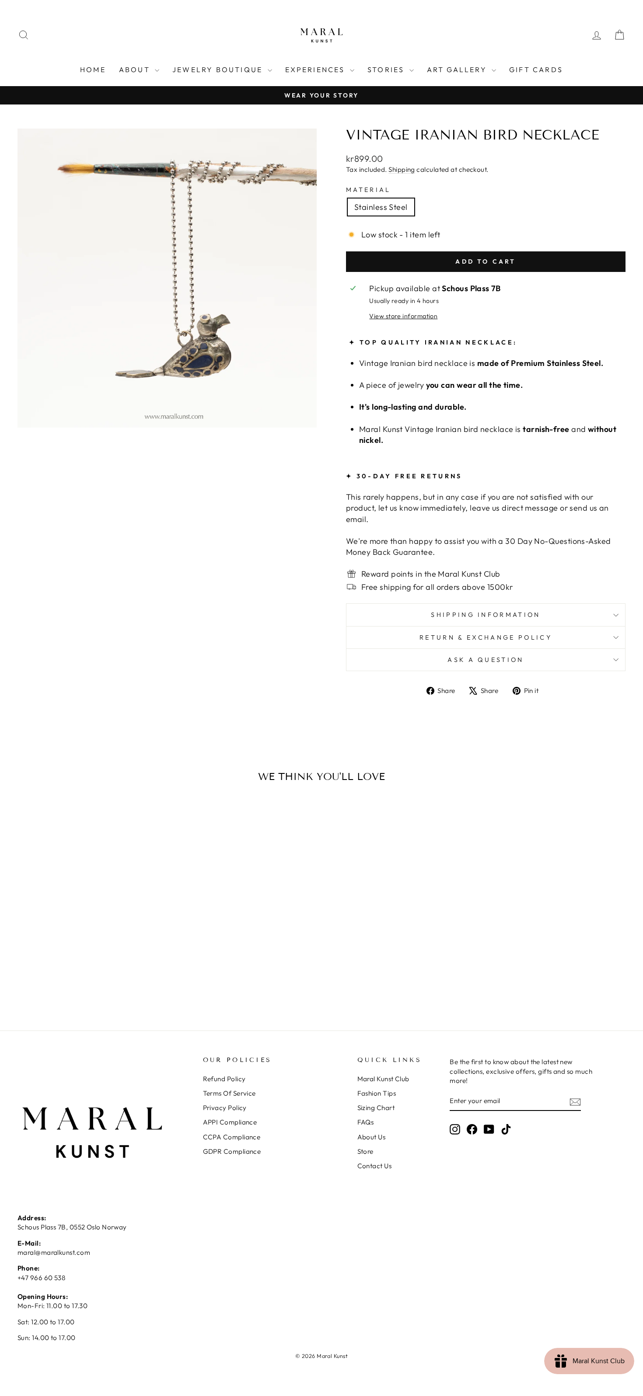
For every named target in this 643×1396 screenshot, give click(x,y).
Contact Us (374, 1166)
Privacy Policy (225, 1108)
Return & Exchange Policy (485, 637)
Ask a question (485, 660)
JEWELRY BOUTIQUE (218, 69)
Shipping (401, 169)
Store (365, 1151)
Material (368, 190)
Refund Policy (224, 1079)
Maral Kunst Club (383, 1079)
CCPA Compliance (232, 1137)
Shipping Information (485, 615)
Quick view (89, 938)
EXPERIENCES (316, 69)
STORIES (387, 69)
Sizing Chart (376, 1108)
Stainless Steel (381, 207)
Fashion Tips (376, 1093)
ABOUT (136, 69)
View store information (403, 316)
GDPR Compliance (232, 1151)
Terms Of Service (229, 1093)
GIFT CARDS (536, 69)
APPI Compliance (230, 1122)
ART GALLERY (458, 69)
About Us (371, 1137)
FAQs (365, 1122)
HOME (93, 69)
